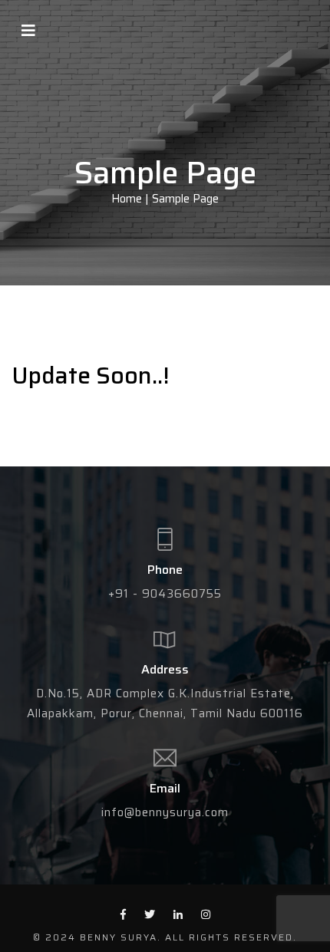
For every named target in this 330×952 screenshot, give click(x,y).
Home (126, 199)
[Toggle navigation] (28, 30)
